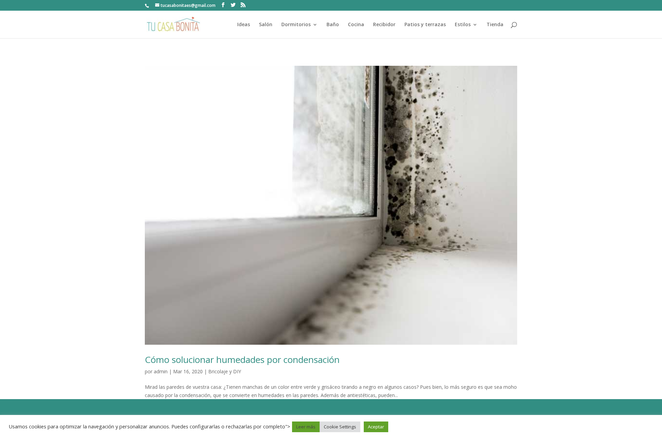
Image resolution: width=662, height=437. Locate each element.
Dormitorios (296, 25)
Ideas (243, 25)
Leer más (305, 427)
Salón (265, 25)
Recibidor (384, 25)
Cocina (356, 25)
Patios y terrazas (425, 25)
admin (161, 371)
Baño (333, 25)
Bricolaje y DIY (224, 371)
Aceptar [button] (376, 427)
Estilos (463, 25)
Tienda (495, 25)
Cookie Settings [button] (340, 427)
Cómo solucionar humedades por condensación (242, 359)
